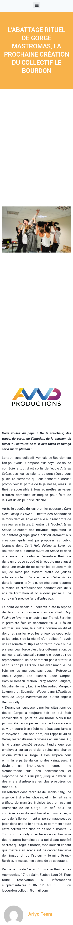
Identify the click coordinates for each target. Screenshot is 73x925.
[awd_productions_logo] (37, 421)
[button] (36, 5)
